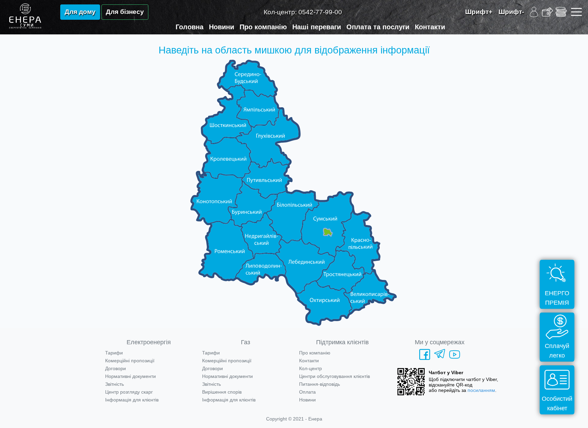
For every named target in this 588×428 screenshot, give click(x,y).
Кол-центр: (303, 12)
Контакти (430, 27)
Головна (189, 27)
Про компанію (263, 27)
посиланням (481, 390)
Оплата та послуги (377, 27)
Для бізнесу (125, 11)
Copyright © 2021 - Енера (294, 419)
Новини (221, 27)
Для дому (80, 11)
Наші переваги (316, 27)
